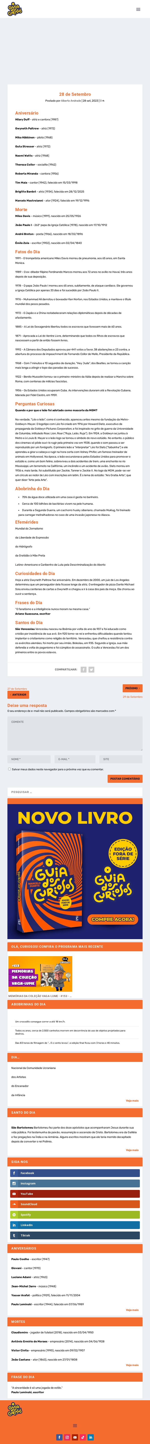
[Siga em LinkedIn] (91, 1437)
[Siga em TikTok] (83, 1437)
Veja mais (132, 1100)
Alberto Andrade (71, 100)
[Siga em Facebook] (59, 1437)
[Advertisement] (75, 47)
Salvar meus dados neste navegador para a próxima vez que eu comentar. (58, 769)
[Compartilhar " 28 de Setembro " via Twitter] (91, 670)
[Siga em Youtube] (75, 1437)
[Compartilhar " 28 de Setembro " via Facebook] (84, 670)
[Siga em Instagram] (67, 1437)
